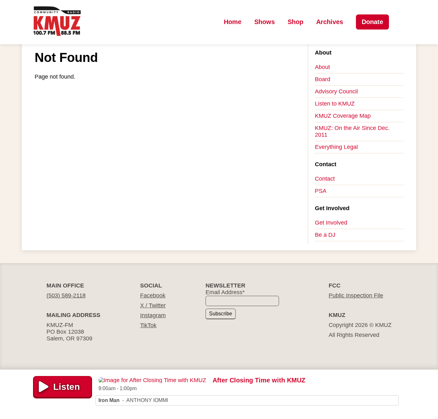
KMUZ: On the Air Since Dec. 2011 (352, 131)
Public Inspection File (356, 295)
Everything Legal (336, 147)
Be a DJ (325, 235)
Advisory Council (336, 91)
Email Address (225, 292)
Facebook (152, 295)
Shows (264, 21)
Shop (295, 21)
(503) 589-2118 (66, 295)
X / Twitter (153, 305)
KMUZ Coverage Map (343, 116)
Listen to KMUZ (335, 103)
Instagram (153, 315)
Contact (325, 178)
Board (322, 79)
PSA (320, 191)
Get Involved (331, 222)
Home (232, 21)
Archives (329, 21)
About (322, 67)
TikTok (148, 325)
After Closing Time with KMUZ (259, 380)
